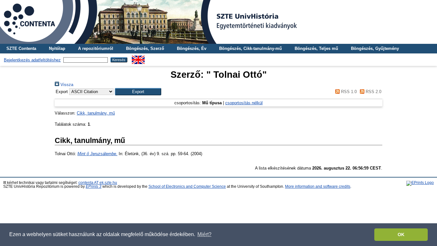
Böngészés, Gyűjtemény (375, 48)
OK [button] (401, 234)
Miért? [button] (204, 234)
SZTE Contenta (21, 48)
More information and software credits (317, 186)
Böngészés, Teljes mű (316, 48)
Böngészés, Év (191, 48)
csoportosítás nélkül (244, 102)
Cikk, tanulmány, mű (96, 113)
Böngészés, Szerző (145, 48)
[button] (138, 91)
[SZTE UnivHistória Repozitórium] (218, 22)
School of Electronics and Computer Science (187, 186)
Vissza (66, 84)
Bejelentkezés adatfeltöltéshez (32, 60)
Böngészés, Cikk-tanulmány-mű (250, 48)
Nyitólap (57, 48)
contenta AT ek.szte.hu (97, 183)
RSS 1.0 (348, 91)
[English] (138, 58)
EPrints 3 (93, 186)
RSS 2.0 (372, 91)
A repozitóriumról (95, 48)
